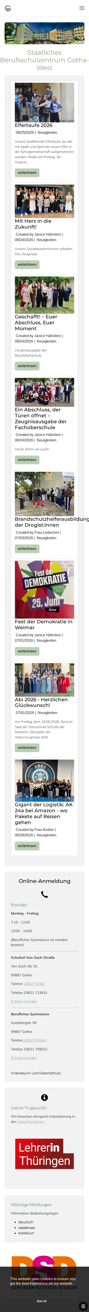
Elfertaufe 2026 (33, 125)
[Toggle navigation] (81, 8)
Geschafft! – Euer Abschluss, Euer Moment (36, 322)
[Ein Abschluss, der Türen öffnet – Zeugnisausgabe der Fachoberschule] (44, 392)
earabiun (26, 1233)
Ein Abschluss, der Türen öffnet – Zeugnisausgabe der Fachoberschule (41, 418)
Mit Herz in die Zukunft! (33, 224)
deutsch (26, 1222)
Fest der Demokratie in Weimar (44, 624)
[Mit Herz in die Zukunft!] (44, 201)
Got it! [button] (42, 1301)
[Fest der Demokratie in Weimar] (44, 589)
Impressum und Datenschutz (36, 1073)
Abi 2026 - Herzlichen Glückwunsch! (41, 702)
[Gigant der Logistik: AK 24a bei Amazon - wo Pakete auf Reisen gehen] (44, 780)
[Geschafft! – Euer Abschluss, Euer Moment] (44, 295)
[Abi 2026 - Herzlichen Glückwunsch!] (44, 679)
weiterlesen (27, 173)
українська (26, 1227)
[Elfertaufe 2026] (44, 102)
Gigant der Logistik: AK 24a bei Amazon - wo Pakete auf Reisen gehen (44, 813)
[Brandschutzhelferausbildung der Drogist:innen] (44, 494)
